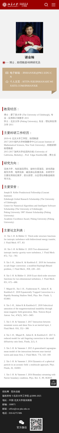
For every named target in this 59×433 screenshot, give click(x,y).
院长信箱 (15, 391)
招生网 (5, 391)
